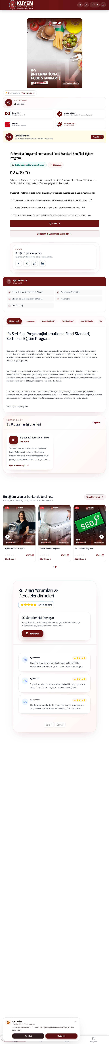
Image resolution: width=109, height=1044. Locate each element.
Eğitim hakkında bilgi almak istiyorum (29, 164)
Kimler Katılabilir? (48, 321)
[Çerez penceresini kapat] (75, 1021)
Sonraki (60, 724)
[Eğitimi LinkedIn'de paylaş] (42, 263)
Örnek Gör (96, 137)
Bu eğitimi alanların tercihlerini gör (53, 233)
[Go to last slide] (7, 537)
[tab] (53, 567)
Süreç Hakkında (87, 321)
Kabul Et (61, 1036)
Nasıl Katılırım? (68, 321)
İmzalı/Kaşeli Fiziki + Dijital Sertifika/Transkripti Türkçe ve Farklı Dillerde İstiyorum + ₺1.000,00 (50, 200)
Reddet (28, 1036)
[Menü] (103, 4)
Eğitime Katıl (54, 223)
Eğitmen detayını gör (17, 465)
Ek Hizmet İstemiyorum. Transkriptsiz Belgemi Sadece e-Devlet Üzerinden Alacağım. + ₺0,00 (49, 215)
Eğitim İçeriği (14, 321)
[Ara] (80, 4)
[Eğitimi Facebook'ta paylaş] (18, 263)
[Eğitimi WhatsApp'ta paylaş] (34, 263)
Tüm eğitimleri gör (93, 496)
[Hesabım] (86, 4)
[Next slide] (101, 537)
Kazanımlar (30, 321)
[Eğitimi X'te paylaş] (26, 263)
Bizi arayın (57, 164)
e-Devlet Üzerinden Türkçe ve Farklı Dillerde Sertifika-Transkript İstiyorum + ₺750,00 (46, 207)
